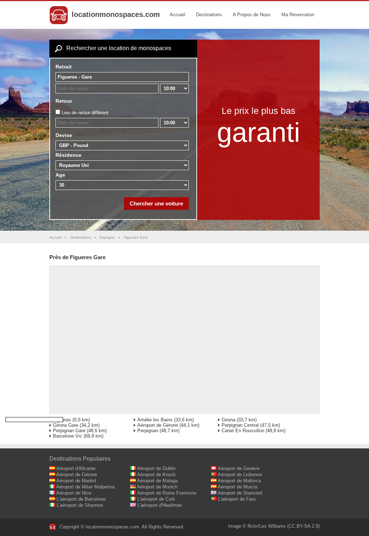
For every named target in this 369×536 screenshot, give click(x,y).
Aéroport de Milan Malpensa (85, 487)
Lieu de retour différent (85, 112)
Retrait (63, 67)
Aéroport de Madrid (76, 480)
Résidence (68, 155)
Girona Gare (65, 425)
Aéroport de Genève (238, 468)
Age (60, 175)
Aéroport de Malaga (157, 480)
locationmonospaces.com (116, 14)
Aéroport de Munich (157, 487)
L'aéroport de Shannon (80, 505)
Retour (63, 101)
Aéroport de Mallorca (239, 480)
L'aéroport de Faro (236, 499)
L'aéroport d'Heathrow (159, 505)
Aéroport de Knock (156, 474)
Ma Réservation (297, 14)
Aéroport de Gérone (157, 425)
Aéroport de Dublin (156, 468)
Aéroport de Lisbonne (240, 474)
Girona (228, 419)
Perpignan (147, 430)
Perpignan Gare (69, 430)
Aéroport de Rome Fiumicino (166, 493)
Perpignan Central (240, 425)
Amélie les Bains (155, 419)
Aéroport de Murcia (237, 487)
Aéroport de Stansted (240, 493)
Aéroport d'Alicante (75, 468)
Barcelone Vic (67, 436)
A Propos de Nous (252, 14)
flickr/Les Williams (267, 526)
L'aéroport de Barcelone (81, 499)
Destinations (209, 14)
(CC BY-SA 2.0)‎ (303, 526)
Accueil (177, 14)
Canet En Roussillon (243, 430)
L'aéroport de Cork (156, 499)
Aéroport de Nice (73, 493)
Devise (63, 135)
